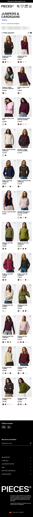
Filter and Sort (8, 33)
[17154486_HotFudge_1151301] (23, 249)
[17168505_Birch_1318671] (3, 155)
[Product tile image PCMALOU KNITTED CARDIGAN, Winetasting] (8, 325)
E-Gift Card (5, 460)
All (4, 28)
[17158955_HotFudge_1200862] (25, 311)
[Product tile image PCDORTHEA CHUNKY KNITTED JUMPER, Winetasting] (24, 107)
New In (3, 23)
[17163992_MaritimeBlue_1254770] (3, 186)
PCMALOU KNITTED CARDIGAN (23, 243)
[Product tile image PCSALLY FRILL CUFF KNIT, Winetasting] (24, 76)
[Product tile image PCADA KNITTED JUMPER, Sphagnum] (24, 387)
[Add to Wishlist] (14, 36)
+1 (27, 124)
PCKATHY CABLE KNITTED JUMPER (23, 150)
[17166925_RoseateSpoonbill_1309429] (23, 124)
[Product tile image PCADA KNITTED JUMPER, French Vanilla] (8, 356)
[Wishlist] (22, 6)
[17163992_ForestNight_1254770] (18, 280)
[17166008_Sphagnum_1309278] (3, 249)
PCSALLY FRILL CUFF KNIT (23, 88)
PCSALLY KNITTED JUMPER (7, 243)
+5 (12, 186)
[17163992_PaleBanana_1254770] (8, 186)
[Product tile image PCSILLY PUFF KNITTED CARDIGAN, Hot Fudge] (24, 169)
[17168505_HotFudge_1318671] (5, 155)
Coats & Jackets (14, 28)
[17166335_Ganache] (23, 342)
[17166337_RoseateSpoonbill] (8, 62)
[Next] (15, 46)
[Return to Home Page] (7, 6)
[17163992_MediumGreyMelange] (5, 186)
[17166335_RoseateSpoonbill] (18, 342)
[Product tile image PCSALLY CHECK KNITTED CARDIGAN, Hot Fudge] (8, 76)
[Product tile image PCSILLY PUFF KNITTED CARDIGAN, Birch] (8, 138)
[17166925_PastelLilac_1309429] (25, 124)
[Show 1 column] (28, 32)
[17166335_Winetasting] (21, 342)
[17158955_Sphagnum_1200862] (18, 311)
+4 (27, 311)
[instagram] (9, 427)
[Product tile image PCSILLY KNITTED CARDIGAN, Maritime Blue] (8, 169)
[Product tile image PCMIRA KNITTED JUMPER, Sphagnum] (24, 294)
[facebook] (4, 427)
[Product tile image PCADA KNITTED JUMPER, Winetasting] (24, 356)
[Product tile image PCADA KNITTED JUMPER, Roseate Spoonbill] (24, 325)
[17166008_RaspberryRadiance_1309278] (5, 249)
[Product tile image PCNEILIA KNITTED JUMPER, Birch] (8, 294)
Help (3, 467)
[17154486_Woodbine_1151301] (18, 249)
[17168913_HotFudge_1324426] (3, 93)
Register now (7, 443)
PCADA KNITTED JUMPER (22, 337)
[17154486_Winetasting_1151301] (25, 249)
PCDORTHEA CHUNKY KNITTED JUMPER (24, 119)
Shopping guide (6, 474)
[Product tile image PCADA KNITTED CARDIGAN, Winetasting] (24, 45)
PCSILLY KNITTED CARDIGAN (7, 181)
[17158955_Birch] (21, 311)
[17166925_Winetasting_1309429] (18, 124)
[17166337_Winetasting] (5, 62)
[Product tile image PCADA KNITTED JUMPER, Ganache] (8, 387)
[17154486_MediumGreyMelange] (21, 249)
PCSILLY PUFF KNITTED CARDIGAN (8, 150)
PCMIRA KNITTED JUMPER (22, 306)
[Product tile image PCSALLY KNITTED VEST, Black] (8, 200)
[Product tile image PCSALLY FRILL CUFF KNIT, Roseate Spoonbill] (8, 107)
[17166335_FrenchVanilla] (25, 342)
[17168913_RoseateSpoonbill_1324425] (5, 93)
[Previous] (3, 46)
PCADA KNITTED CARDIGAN (7, 57)
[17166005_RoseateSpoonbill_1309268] (21, 93)
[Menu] (30, 6)
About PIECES (6, 457)
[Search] (18, 6)
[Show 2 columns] (31, 32)
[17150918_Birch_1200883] (5, 311)
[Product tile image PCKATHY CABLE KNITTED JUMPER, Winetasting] (24, 138)
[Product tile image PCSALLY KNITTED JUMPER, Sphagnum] (8, 231)
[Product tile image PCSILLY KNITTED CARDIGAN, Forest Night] (24, 262)
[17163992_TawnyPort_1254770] (10, 186)
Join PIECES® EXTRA (8, 464)
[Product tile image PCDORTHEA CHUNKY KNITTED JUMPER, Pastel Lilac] (24, 200)
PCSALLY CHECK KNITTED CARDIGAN (8, 88)
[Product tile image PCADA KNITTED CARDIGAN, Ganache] (8, 45)
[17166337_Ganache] (3, 62)
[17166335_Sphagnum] (18, 404)
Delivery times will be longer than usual (16, 1)
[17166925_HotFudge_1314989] (21, 124)
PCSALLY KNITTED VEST (9, 211)
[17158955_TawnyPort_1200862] (23, 311)
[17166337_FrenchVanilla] (10, 62)
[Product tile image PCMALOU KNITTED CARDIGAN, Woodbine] (24, 231)
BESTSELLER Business (8, 470)
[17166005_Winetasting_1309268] (18, 93)
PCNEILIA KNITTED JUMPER (7, 306)
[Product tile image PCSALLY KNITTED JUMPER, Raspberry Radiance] (8, 262)
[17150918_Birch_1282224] (3, 311)
